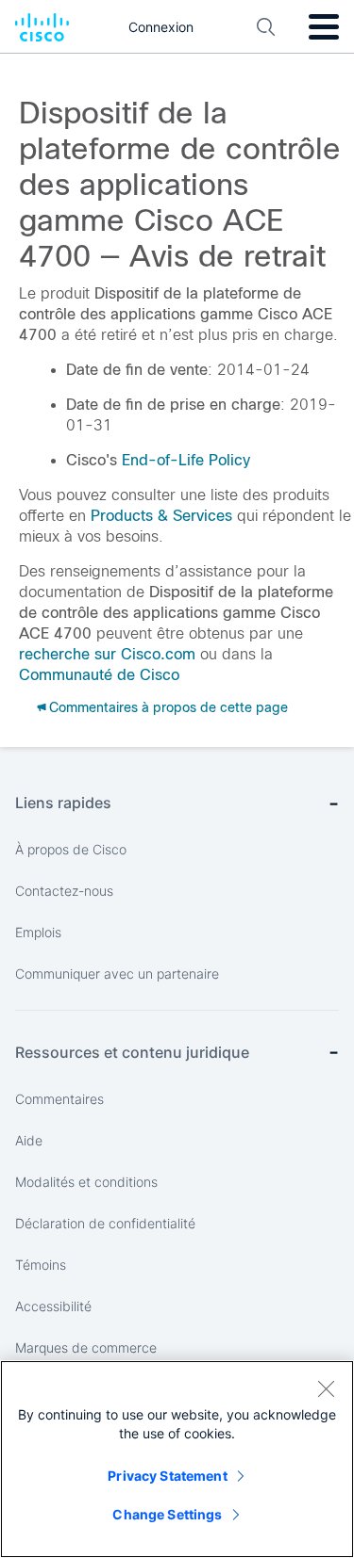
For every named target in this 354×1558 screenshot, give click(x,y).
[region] (177, 1459)
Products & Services (161, 516)
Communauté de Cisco (99, 675)
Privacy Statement (167, 1476)
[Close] (325, 1388)
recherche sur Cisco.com (107, 654)
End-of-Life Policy (186, 460)
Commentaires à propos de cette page (168, 707)
